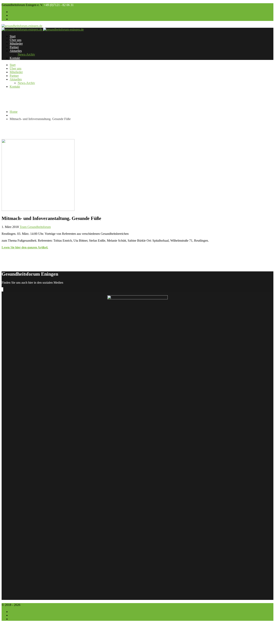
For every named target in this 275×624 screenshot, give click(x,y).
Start (13, 36)
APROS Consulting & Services (41, 605)
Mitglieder (16, 43)
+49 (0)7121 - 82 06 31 (59, 5)
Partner (14, 47)
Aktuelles (16, 50)
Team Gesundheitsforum (35, 227)
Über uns (15, 40)
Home (14, 111)
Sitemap (15, 619)
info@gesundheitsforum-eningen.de (97, 5)
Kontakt (15, 58)
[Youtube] (2, 289)
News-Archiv (26, 54)
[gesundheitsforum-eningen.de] (22, 26)
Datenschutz (17, 615)
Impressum (17, 611)
